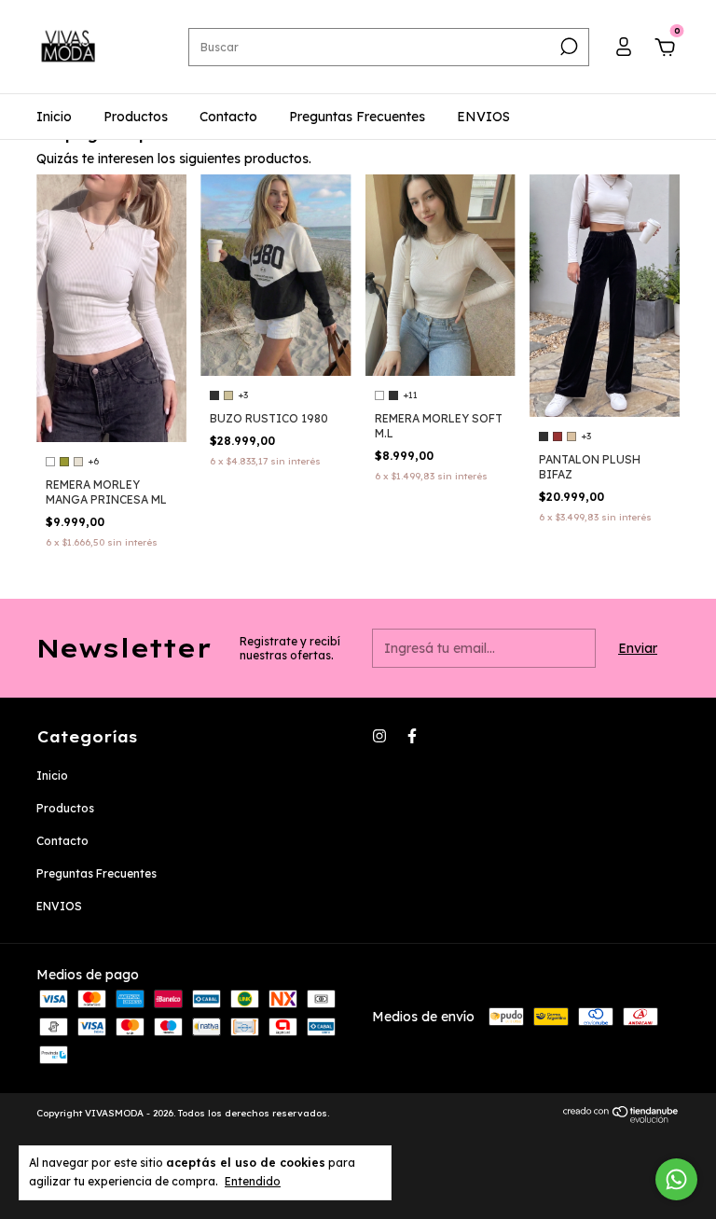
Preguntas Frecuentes (357, 116)
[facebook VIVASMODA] (412, 735)
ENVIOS (483, 116)
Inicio (54, 116)
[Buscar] (567, 46)
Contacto (228, 116)
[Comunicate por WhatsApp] (676, 1179)
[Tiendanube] (621, 1118)
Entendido (253, 1181)
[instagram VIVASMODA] (379, 735)
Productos (135, 116)
